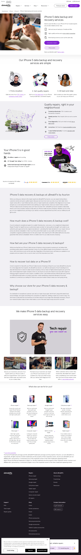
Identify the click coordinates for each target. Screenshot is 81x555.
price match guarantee (69, 33)
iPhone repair (14, 405)
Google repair (48, 405)
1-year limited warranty (67, 379)
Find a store (51, 137)
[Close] (47, 539)
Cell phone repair (65, 405)
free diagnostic (39, 94)
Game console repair (49, 431)
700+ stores (20, 94)
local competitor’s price (69, 127)
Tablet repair (65, 431)
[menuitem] (19, 6)
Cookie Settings (10, 550)
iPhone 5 (16, 11)
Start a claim (61, 52)
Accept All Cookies (42, 550)
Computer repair (31, 431)
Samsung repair (31, 405)
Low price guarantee (10, 453)
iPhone (11, 11)
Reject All (30, 550)
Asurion (3, 1)
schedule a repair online (15, 96)
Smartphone (5, 11)
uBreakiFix (8, 1)
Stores (69, 1)
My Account (77, 1)
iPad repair (14, 431)
